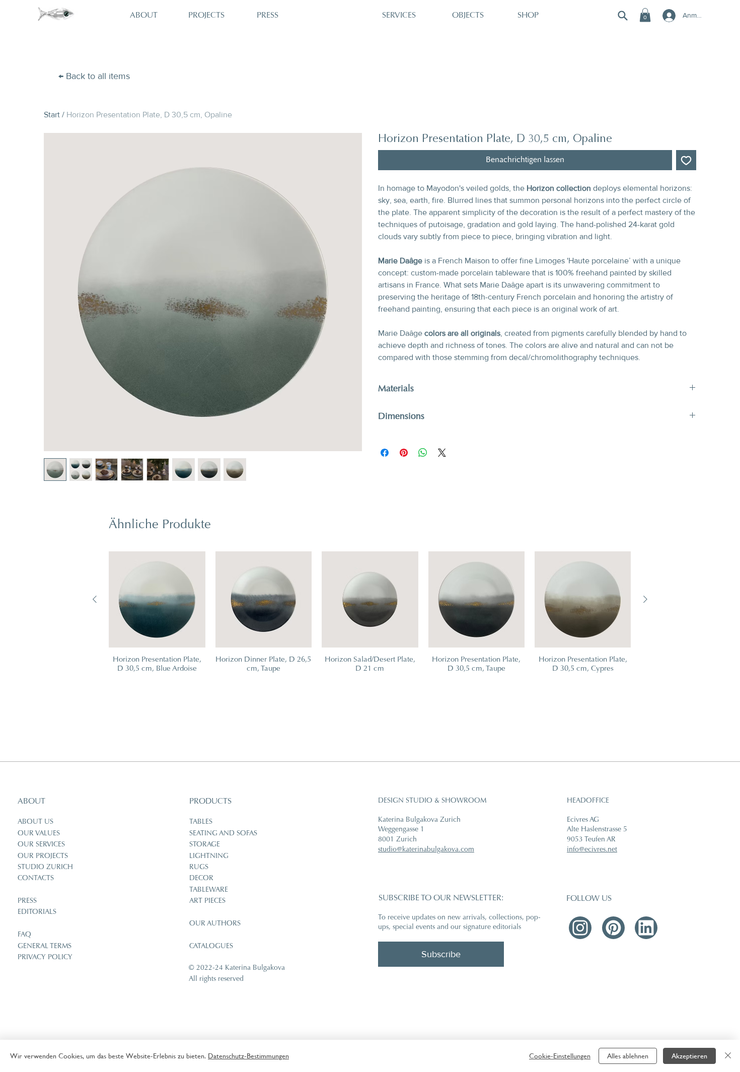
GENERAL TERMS (44, 946)
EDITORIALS (37, 912)
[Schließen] (728, 1056)
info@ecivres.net (592, 849)
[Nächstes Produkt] (645, 599)
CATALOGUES (211, 946)
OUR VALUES (39, 833)
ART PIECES (207, 901)
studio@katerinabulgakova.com (426, 849)
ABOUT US (35, 822)
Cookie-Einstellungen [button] (559, 1056)
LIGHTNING (209, 856)
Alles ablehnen (627, 1056)
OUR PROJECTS (43, 856)
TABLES (200, 822)
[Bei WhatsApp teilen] (423, 453)
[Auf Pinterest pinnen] (404, 453)
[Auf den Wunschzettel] (686, 160)
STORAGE (204, 844)
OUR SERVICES (41, 844)
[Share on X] (442, 453)
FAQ (24, 935)
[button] (645, 15)
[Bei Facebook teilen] (385, 453)
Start (52, 114)
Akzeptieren (689, 1056)
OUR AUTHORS (215, 923)
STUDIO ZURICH (45, 867)
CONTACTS (36, 878)
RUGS (198, 867)
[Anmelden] (668, 15)
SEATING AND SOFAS (223, 833)
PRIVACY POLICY (45, 957)
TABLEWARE (208, 890)
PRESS (27, 901)
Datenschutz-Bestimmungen (248, 1056)
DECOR (201, 878)
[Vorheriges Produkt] (95, 599)
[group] (370, 617)
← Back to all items (94, 76)
